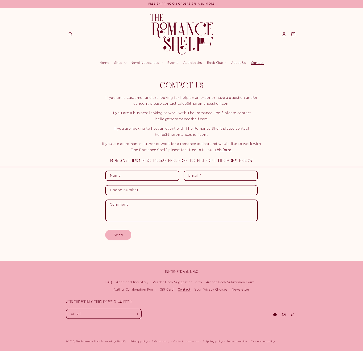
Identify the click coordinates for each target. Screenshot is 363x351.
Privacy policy (139, 341)
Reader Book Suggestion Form (177, 282)
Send (118, 235)
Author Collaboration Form (134, 289)
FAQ (108, 282)
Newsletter (240, 289)
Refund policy (160, 341)
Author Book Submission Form (230, 282)
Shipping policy (213, 341)
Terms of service (237, 341)
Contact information (186, 341)
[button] (70, 34)
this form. (223, 150)
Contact (184, 289)
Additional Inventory (132, 282)
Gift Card (167, 289)
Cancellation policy (263, 341)
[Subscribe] (136, 314)
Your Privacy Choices (211, 289)
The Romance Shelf (88, 341)
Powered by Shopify (113, 341)
